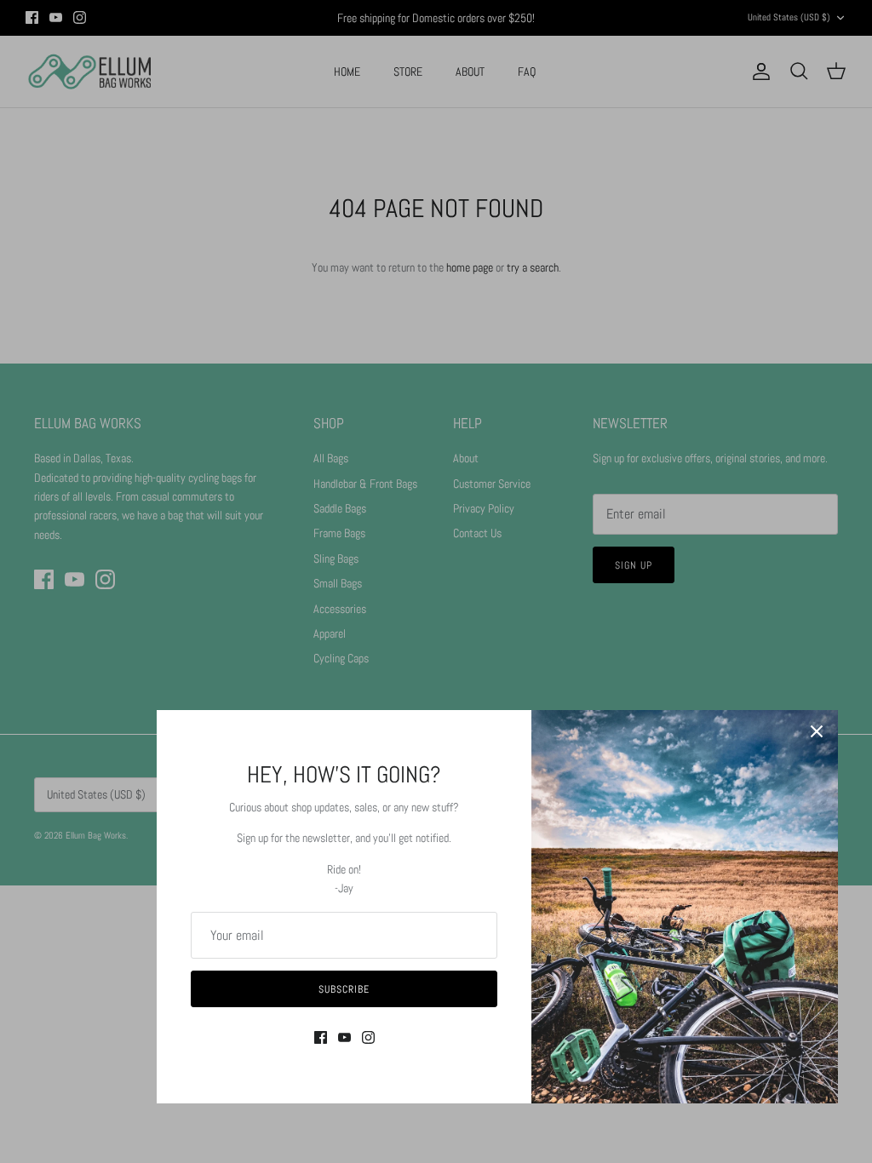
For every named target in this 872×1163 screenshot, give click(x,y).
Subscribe (344, 989)
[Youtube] (344, 1037)
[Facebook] (320, 1037)
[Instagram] (368, 1037)
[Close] (816, 731)
